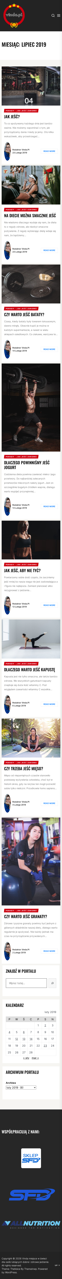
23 (45, 1045)
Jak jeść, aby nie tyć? (22, 570)
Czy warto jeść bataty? (24, 314)
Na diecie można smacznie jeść (30, 215)
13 (23, 1039)
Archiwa (11, 1082)
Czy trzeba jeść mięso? (23, 768)
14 (31, 1039)
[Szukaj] (52, 983)
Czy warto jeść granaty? (25, 916)
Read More (49, 151)
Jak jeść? (12, 116)
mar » (35, 1057)
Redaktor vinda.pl (20, 149)
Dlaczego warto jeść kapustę (29, 669)
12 (16, 1039)
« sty (26, 1057)
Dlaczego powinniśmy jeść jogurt (27, 464)
